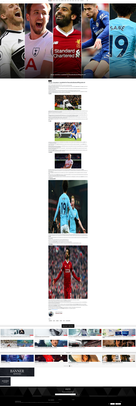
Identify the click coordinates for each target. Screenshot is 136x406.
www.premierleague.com (55, 309)
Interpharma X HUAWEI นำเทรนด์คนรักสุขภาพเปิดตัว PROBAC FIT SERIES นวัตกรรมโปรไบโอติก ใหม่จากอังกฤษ (118, 337)
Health (57, 0)
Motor (68, 0)
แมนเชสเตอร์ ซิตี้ (68, 320)
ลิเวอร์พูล (57, 320)
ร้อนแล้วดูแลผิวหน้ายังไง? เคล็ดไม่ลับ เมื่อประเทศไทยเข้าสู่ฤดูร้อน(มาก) (14, 362)
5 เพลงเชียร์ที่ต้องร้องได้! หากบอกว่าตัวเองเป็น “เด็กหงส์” (77, 347)
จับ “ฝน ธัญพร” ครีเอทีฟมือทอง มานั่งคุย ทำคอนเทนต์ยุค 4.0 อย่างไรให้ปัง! (79, 336)
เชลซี (63, 320)
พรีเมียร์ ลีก (50, 320)
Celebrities (82, 0)
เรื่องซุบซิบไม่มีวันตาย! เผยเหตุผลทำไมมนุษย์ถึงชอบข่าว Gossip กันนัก (47, 362)
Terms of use (60, 399)
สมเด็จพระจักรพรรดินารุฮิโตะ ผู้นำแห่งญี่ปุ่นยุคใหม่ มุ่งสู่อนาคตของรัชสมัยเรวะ (46, 347)
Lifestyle (54, 0)
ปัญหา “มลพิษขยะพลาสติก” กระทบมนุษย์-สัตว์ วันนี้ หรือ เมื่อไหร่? (10, 347)
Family (73, 0)
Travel (76, 0)
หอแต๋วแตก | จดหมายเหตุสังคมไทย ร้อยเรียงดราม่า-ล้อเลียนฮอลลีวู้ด (113, 347)
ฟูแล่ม (54, 320)
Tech (59, 0)
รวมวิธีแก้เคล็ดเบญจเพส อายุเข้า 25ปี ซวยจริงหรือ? (42, 336)
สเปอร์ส (61, 320)
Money (65, 0)
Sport (70, 0)
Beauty (78, 0)
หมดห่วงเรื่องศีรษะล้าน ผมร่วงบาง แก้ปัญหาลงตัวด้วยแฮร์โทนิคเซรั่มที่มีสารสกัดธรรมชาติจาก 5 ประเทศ (15, 336)
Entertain (62, 0)
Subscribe (78, 394)
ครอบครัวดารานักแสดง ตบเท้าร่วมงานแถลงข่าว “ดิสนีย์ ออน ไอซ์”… (81, 362)
